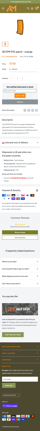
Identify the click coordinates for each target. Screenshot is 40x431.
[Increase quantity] (23, 78)
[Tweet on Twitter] (32, 110)
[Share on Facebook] (24, 110)
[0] (36, 8)
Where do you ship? (9, 261)
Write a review (20, 232)
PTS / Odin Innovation (9, 56)
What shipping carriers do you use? (15, 276)
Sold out (20, 102)
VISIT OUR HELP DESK (13, 335)
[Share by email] (36, 110)
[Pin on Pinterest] (28, 110)
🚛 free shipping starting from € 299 (20, 1)
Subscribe (9, 385)
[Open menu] (3, 8)
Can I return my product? (11, 283)
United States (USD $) (9, 395)
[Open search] (28, 8)
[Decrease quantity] (12, 78)
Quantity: (5, 78)
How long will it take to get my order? (15, 269)
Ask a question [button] (20, 237)
